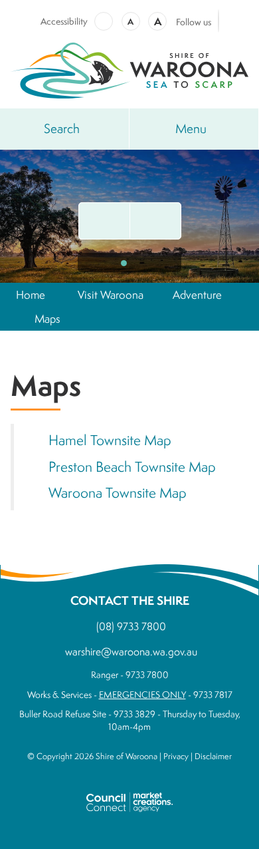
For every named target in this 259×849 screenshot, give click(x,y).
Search (62, 128)
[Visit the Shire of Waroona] (129, 69)
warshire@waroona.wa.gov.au (131, 651)
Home (30, 294)
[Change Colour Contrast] (103, 21)
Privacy (176, 756)
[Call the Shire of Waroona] (155, 221)
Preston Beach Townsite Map (132, 466)
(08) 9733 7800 (131, 626)
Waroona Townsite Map (117, 492)
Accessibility (64, 21)
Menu (191, 128)
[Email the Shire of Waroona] (104, 221)
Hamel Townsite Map (109, 440)
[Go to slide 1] (124, 263)
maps (47, 318)
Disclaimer (213, 756)
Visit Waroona (110, 294)
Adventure (197, 294)
